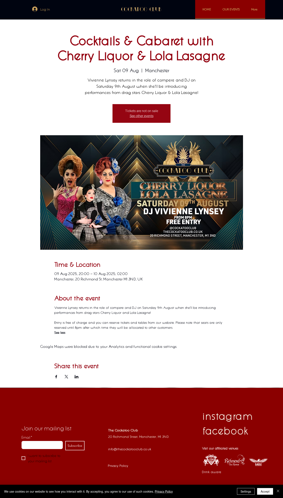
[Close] (278, 491)
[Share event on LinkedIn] (77, 376)
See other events (142, 115)
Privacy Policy (164, 491)
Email (27, 437)
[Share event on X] (66, 376)
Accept (265, 491)
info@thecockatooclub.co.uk (129, 449)
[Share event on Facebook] (56, 376)
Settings (246, 491)
